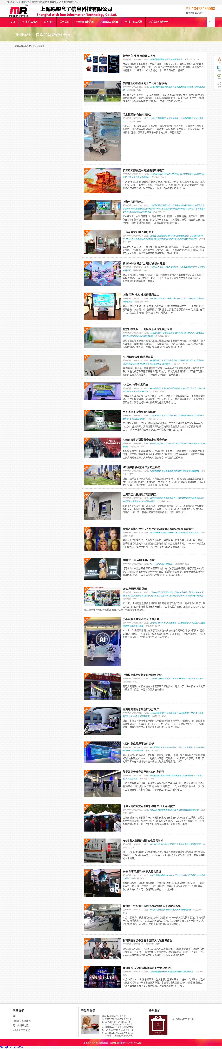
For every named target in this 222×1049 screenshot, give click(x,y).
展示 (163, 564)
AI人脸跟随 (155, 532)
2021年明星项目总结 (135, 588)
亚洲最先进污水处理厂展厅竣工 (141, 709)
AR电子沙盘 (155, 388)
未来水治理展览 (186, 118)
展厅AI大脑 (127, 716)
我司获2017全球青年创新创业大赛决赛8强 (147, 968)
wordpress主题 (134, 1043)
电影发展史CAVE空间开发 (165, 239)
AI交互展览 (155, 747)
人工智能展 (171, 623)
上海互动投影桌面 (169, 360)
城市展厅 (154, 298)
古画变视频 (193, 532)
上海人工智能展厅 (158, 118)
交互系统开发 (195, 844)
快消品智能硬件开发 (173, 59)
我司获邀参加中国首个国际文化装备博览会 (147, 940)
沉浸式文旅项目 (186, 174)
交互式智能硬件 (157, 59)
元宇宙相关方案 (21, 1025)
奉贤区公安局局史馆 (131, 501)
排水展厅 (162, 298)
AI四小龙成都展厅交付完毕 (138, 743)
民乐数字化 (188, 333)
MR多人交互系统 (21, 1030)
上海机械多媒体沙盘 (177, 87)
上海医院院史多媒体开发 (140, 212)
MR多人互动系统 (157, 875)
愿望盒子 (174, 810)
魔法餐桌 (166, 364)
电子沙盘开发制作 (137, 419)
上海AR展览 (176, 775)
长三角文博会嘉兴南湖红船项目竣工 (143, 170)
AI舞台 (162, 443)
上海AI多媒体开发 (157, 623)
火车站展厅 (182, 678)
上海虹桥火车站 (157, 678)
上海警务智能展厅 (183, 498)
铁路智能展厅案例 (195, 678)
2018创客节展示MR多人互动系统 (142, 871)
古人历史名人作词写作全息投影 (139, 239)
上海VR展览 (187, 775)
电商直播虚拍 (167, 471)
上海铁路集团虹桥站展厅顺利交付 (142, 675)
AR (151, 844)
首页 (33, 46)
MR (155, 844)
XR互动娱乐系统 (188, 875)
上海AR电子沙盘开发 (170, 388)
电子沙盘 (144, 391)
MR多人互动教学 (157, 910)
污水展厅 (200, 298)
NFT (152, 564)
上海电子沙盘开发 (176, 596)
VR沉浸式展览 (156, 498)
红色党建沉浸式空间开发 (138, 177)
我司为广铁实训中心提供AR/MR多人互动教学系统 (152, 906)
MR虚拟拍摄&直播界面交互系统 (141, 467)
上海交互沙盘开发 (188, 388)
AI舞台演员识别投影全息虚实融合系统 (145, 439)
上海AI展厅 (165, 775)
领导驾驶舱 (145, 716)
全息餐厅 (200, 360)
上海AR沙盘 (155, 415)
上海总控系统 (150, 596)
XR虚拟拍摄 (155, 471)
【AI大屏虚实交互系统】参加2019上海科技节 (149, 806)
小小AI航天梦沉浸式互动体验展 (141, 619)
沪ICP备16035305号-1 (11, 1047)
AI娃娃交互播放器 (22, 1020)
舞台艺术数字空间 (130, 336)
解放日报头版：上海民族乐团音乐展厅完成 (147, 329)
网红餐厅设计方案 (141, 364)
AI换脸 (163, 532)
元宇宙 (157, 564)
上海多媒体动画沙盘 (159, 87)
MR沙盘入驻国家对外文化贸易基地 (143, 840)
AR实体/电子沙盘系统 (135, 384)
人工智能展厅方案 (187, 713)
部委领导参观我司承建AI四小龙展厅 (143, 771)
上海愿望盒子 (169, 498)
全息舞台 (184, 443)
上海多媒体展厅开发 (188, 267)
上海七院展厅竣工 (133, 201)
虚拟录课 (186, 471)
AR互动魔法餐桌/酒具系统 (138, 356)
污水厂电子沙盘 (188, 298)
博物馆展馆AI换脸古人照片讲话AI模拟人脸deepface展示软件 (158, 529)
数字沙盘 (135, 391)
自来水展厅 (127, 302)
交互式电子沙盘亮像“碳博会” (140, 412)
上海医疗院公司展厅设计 (160, 205)
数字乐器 (179, 333)
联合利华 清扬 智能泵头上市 (139, 55)
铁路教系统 (186, 910)
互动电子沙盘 (192, 87)
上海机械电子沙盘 (185, 415)
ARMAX (153, 810)
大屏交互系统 (164, 810)
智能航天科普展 (136, 626)
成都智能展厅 (137, 750)
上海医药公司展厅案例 (182, 205)
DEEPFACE (172, 532)
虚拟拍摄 (195, 471)
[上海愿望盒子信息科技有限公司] (23, 16)
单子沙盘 (199, 713)
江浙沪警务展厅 (148, 501)
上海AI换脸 (183, 532)
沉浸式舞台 (199, 333)
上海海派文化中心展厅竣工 (138, 232)
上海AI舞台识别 (172, 443)
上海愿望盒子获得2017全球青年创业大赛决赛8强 (171, 971)
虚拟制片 (178, 471)
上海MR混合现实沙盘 (183, 592)
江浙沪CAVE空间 (171, 174)
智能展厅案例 (170, 678)
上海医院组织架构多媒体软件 (174, 209)
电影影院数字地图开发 (187, 239)
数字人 (136, 716)
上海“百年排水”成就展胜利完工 (141, 294)
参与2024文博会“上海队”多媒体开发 (144, 263)
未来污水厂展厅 (174, 298)
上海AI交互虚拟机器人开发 (161, 592)
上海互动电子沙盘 (169, 415)
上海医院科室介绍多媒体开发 (148, 209)
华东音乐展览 (168, 333)
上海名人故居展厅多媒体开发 (162, 236)
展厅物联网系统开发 (194, 596)
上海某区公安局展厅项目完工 (140, 494)
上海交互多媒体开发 (134, 596)
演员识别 (192, 443)
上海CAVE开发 (156, 174)
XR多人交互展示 (168, 844)
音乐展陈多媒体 (146, 336)
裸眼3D (169, 564)
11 (14, 1016)
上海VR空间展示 (171, 267)
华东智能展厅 (198, 498)
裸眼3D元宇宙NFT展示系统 (139, 560)
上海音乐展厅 (156, 333)
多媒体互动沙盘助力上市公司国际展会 (145, 83)
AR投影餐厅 (155, 360)
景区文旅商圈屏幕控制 (188, 810)
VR (158, 844)
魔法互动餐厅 (155, 364)
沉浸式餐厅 (127, 364)
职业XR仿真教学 (173, 910)
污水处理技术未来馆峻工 (137, 114)
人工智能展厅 (183, 623)
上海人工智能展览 (184, 747)
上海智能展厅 (172, 118)
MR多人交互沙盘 (173, 875)
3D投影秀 (154, 443)
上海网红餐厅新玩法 (186, 360)
